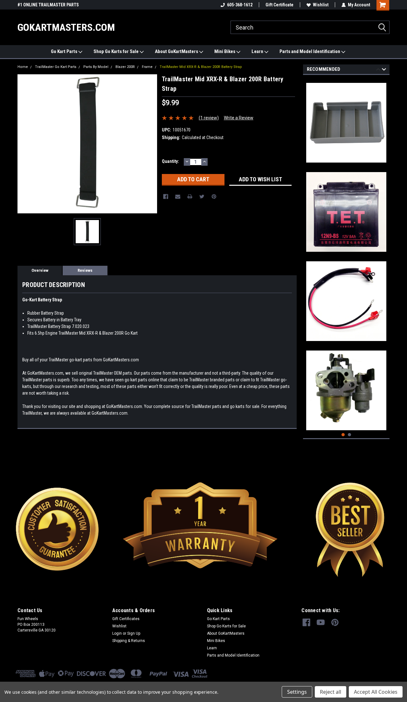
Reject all (330, 691)
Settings (297, 691)
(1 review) (209, 117)
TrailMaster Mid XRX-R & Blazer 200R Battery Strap (201, 67)
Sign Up (133, 633)
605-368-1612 (239, 4)
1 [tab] (343, 435)
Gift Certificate (279, 4)
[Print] (189, 196)
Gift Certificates (126, 619)
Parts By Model (95, 67)
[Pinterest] (214, 196)
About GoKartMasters (177, 51)
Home (22, 67)
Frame (147, 67)
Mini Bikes (225, 51)
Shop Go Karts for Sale (116, 51)
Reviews (85, 270)
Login (117, 633)
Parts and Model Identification (310, 51)
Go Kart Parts (64, 51)
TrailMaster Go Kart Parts (55, 67)
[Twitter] (201, 196)
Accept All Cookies (375, 691)
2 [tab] (349, 435)
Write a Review (238, 117)
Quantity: (170, 161)
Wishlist (320, 4)
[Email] (177, 196)
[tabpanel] (346, 120)
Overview (39, 270)
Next (384, 70)
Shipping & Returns (128, 640)
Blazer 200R (125, 67)
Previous (378, 70)
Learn (258, 51)
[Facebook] (165, 196)
